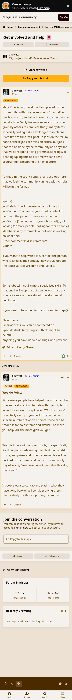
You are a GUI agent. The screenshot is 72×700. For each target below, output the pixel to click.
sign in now (21, 527)
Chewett (14, 54)
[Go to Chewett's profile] (5, 56)
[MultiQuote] (4, 356)
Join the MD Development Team (37, 58)
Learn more (7, 6)
